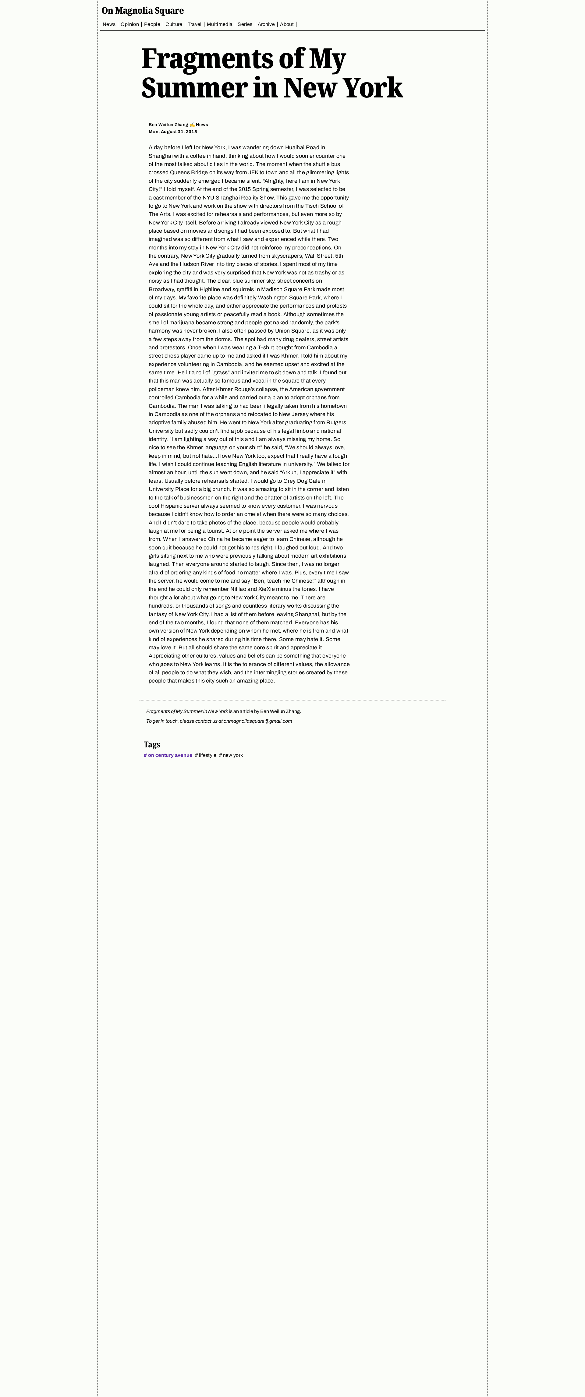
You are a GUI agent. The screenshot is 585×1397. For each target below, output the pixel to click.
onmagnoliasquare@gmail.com (258, 721)
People (152, 24)
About (287, 24)
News (109, 24)
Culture (174, 24)
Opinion (130, 24)
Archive (266, 24)
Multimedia (220, 24)
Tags (152, 744)
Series (245, 24)
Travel (195, 24)
